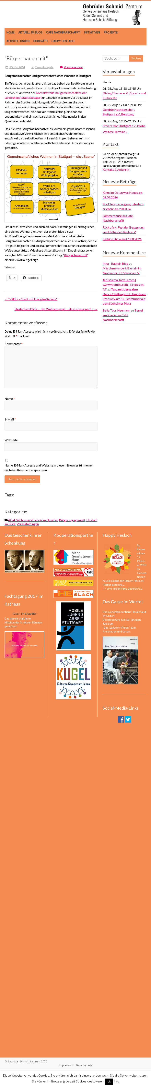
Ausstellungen (17, 41)
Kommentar (14, 344)
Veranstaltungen (28, 524)
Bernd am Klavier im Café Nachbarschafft (123, 315)
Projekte (111, 32)
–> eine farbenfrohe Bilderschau (122, 588)
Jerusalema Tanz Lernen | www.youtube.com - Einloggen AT (123, 284)
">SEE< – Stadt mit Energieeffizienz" (31, 299)
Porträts (40, 41)
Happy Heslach (63, 41)
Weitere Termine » (115, 132)
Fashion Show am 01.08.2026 (122, 239)
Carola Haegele (44, 67)
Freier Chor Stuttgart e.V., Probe (124, 126)
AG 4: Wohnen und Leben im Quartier (33, 520)
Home (10, 32)
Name (10, 398)
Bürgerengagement (72, 520)
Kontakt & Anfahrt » (116, 169)
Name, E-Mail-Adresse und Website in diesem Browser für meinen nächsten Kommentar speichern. (49, 467)
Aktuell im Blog (30, 32)
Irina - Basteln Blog (115, 263)
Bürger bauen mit (75, 255)
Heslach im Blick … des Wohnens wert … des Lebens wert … (56, 309)
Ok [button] (109, 1081)
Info (116, 1081)
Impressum (66, 1065)
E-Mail (10, 419)
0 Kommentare (73, 67)
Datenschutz (84, 1065)
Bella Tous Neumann (116, 310)
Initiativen (92, 32)
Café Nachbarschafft (63, 32)
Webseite (11, 440)
